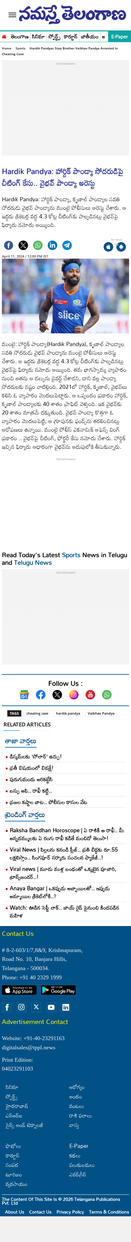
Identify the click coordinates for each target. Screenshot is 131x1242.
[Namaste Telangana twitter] (36, 1007)
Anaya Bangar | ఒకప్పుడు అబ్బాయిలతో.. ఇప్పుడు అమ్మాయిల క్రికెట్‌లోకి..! (60, 892)
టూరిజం (14, 1174)
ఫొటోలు (13, 1146)
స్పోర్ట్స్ (54, 37)
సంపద (12, 1165)
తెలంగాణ (20, 37)
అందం (75, 1096)
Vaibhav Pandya (101, 713)
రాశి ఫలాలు (80, 1115)
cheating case (37, 713)
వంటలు (76, 1106)
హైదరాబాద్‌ (17, 1106)
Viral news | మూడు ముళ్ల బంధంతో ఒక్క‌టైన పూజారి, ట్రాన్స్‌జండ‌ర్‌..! (63, 873)
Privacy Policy (70, 1211)
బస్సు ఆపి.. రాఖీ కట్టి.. (31, 790)
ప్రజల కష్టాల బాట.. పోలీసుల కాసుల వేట (48, 802)
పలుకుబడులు (82, 1165)
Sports (20, 48)
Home (6, 48)
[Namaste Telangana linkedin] (66, 1007)
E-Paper (119, 36)
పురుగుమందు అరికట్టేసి (31, 779)
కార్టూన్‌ (12, 1155)
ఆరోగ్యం (77, 1087)
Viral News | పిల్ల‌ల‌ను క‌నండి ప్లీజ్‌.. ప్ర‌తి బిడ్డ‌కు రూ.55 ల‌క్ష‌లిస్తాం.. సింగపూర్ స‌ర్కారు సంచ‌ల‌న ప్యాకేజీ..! (64, 853)
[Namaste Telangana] (4, 35)
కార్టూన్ (71, 37)
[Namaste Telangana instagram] (21, 1007)
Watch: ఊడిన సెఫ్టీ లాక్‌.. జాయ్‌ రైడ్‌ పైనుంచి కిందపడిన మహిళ (64, 911)
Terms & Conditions (109, 1211)
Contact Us (40, 1211)
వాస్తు (74, 1125)
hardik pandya (68, 713)
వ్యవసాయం (16, 1184)
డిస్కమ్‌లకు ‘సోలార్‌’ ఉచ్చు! (36, 756)
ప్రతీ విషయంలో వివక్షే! (32, 768)
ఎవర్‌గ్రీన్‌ (77, 1174)
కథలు (74, 1155)
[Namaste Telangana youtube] (51, 1007)
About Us (14, 1211)
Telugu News (33, 562)
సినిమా (38, 37)
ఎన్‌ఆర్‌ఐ (14, 1115)
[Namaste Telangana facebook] (7, 1007)
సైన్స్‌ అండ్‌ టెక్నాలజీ (24, 1125)
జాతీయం (90, 37)
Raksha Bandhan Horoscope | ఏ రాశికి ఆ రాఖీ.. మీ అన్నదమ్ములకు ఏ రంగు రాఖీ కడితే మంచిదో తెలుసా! (67, 834)
